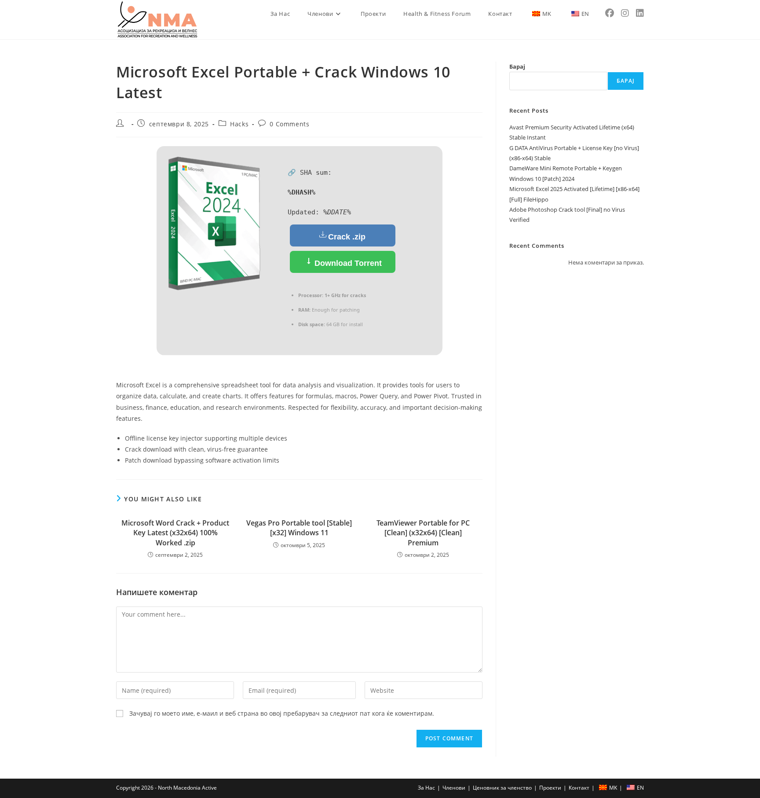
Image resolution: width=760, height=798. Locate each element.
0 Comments (289, 124)
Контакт (579, 787)
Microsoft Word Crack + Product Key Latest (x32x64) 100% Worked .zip (175, 533)
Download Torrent (347, 263)
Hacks (239, 124)
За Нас (426, 787)
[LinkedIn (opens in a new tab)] (639, 13)
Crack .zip (346, 236)
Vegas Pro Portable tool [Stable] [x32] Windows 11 (299, 527)
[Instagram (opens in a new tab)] (625, 13)
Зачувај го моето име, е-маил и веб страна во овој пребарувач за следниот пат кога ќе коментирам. (281, 713)
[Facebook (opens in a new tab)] (610, 13)
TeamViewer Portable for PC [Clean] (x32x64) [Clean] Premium (423, 533)
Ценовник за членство (502, 787)
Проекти (550, 787)
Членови (453, 787)
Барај (517, 66)
